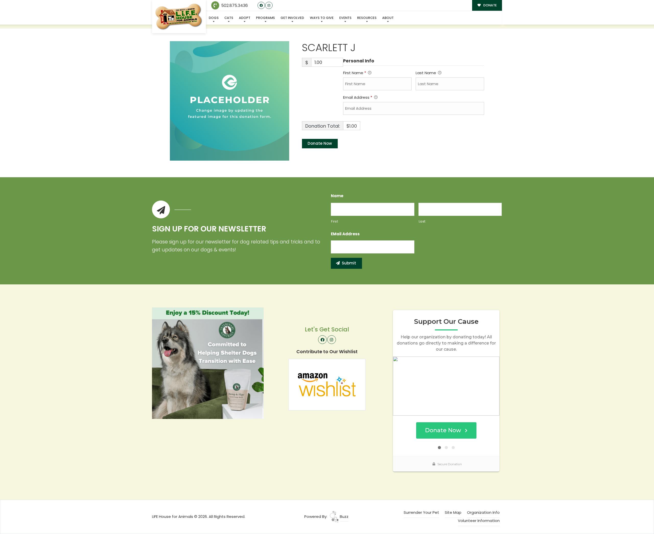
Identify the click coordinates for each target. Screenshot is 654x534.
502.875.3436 (234, 5)
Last (422, 221)
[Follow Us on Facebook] (261, 5)
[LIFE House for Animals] (179, 16)
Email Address (357, 97)
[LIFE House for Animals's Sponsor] (208, 362)
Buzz (343, 516)
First (334, 221)
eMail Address (345, 234)
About (388, 17)
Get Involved (292, 17)
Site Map (453, 512)
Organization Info (483, 512)
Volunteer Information (479, 520)
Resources (367, 17)
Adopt (244, 17)
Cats (228, 17)
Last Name (426, 72)
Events (345, 17)
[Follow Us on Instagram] (269, 5)
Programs (265, 17)
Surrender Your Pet (421, 512)
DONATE (490, 5)
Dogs (214, 17)
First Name (354, 72)
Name (337, 195)
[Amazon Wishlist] (327, 384)
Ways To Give (322, 17)
